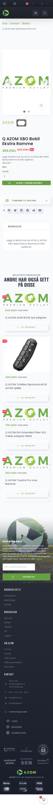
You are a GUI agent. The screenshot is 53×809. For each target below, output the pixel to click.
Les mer (6, 162)
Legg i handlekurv (29, 182)
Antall (5, 171)
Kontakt (7, 604)
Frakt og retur (10, 658)
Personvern (9, 667)
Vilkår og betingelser (13, 662)
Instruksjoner (10, 595)
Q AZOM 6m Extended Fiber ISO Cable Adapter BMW (25, 434)
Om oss (7, 649)
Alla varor (8, 618)
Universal (14, 23)
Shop (4, 23)
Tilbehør (25, 23)
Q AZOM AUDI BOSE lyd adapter (26, 317)
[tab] (26, 226)
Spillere (7, 622)
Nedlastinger (9, 600)
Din (5, 631)
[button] (29, 3)
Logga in (8, 635)
